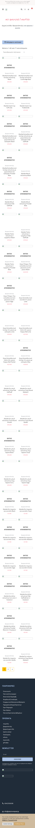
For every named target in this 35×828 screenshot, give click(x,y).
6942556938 (8, 803)
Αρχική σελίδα (7, 26)
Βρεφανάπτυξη (18, 26)
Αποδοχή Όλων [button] (19, 824)
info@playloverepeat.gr (11, 811)
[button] (21, 9)
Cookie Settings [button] (7, 824)
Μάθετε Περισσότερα (9, 820)
